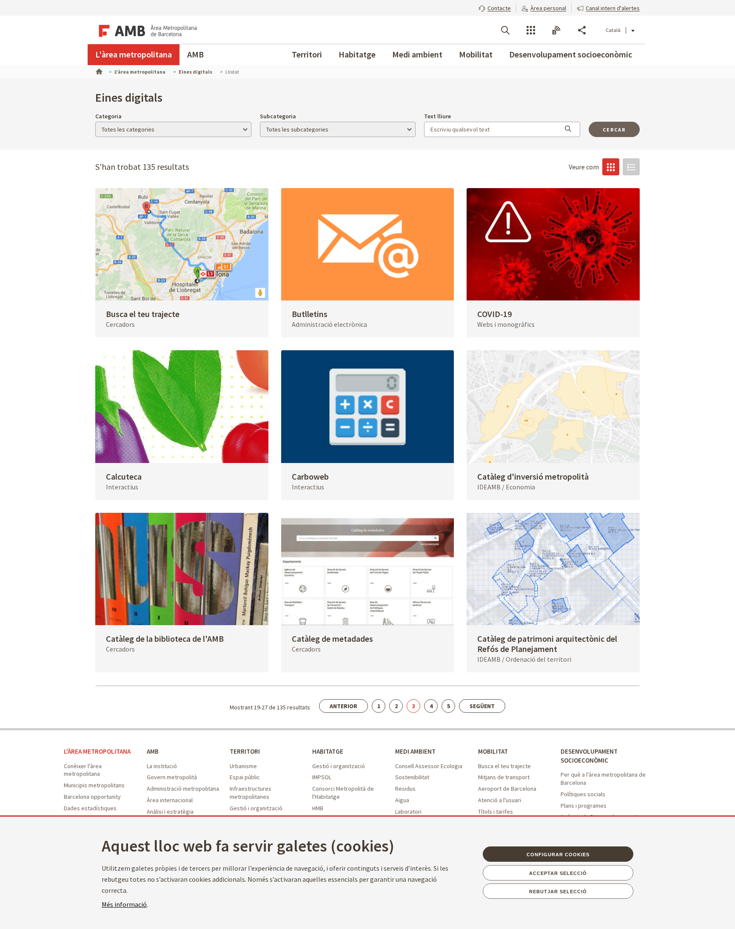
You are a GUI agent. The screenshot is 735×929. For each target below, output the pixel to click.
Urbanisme (243, 766)
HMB (317, 808)
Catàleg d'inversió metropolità (533, 476)
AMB (195, 54)
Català (613, 30)
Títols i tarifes (495, 811)
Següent (482, 706)
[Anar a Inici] (98, 71)
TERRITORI (245, 751)
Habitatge (357, 54)
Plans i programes (584, 805)
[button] (495, 7)
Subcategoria (278, 116)
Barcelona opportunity (92, 796)
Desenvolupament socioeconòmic (570, 54)
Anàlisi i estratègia (170, 811)
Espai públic (245, 777)
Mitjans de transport (504, 777)
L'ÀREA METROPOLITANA (97, 751)
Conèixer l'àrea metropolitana (83, 770)
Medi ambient (417, 54)
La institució (162, 766)
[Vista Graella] (610, 166)
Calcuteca (124, 476)
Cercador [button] (505, 30)
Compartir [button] (582, 30)
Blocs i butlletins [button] (556, 30)
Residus (405, 788)
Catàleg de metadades (332, 638)
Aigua (402, 800)
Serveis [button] (531, 30)
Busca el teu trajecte (142, 314)
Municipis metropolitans (94, 785)
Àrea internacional (170, 800)
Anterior (343, 706)
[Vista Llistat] (631, 166)
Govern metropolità (172, 777)
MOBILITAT (493, 751)
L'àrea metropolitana (133, 54)
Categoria (108, 116)
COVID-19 (494, 314)
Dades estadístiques (90, 808)
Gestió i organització (256, 808)
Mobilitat (476, 54)
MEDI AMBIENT (415, 751)
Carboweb (310, 476)
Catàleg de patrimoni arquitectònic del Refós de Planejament (547, 643)
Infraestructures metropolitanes (250, 792)
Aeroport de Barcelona (507, 788)
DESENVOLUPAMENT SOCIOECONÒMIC (589, 755)
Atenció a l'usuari (499, 800)
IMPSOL (321, 777)
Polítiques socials (583, 794)
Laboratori (408, 811)
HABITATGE (327, 751)
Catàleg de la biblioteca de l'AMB (165, 638)
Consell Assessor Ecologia (428, 766)
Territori (307, 54)
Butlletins (310, 314)
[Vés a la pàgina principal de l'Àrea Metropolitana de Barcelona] (146, 29)
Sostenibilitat (412, 777)
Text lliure (437, 116)
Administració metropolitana (183, 788)
